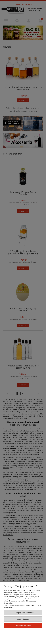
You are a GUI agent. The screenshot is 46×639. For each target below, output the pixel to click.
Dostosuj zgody (23, 619)
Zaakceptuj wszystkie (23, 625)
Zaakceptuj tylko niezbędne (23, 613)
